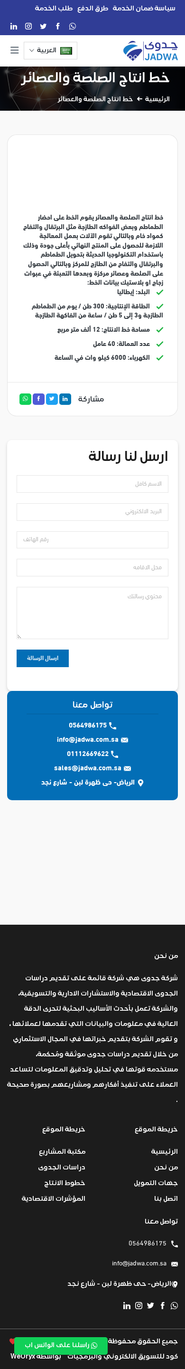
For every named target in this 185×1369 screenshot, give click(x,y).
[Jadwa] (150, 51)
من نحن (166, 1167)
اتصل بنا (166, 1199)
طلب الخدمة (54, 8)
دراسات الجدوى (61, 1167)
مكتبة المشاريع (62, 1152)
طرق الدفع (92, 8)
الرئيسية (157, 99)
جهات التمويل (156, 1183)
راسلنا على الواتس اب (58, 1345)
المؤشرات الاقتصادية (53, 1199)
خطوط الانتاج (64, 1183)
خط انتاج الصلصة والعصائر (95, 77)
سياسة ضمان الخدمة (144, 8)
